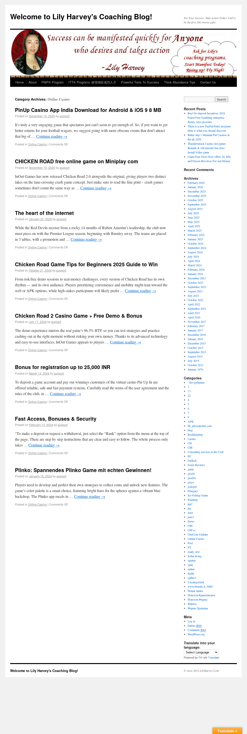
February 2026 (196, 183)
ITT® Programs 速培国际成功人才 (92, 82)
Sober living (195, 556)
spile (190, 565)
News (191, 521)
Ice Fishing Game (198, 495)
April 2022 (194, 304)
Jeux (190, 512)
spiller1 (192, 578)
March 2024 (195, 265)
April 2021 (194, 313)
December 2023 (197, 278)
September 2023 (197, 287)
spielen (192, 560)
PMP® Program (52, 82)
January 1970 (195, 369)
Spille (191, 573)
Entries (195, 625)
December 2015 (197, 343)
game (191, 469)
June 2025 (193, 217)
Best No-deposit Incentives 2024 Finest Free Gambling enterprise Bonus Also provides (206, 117)
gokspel (192, 486)
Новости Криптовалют (201, 595)
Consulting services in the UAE (206, 452)
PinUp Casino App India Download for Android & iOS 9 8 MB (88, 109)
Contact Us (208, 82)
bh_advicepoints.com (200, 426)
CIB (190, 447)
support (64, 116)
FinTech (192, 460)
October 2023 (195, 282)
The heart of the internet (44, 212)
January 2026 (195, 187)
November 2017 (197, 321)
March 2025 (195, 230)
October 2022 (195, 300)
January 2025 (195, 239)
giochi (191, 473)
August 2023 (195, 291)
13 (189, 391)
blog (190, 430)
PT (189, 547)
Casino (192, 439)
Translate (213, 657)
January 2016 (195, 339)
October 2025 (195, 200)
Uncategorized (196, 582)
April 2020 (194, 317)
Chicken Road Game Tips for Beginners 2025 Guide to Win (86, 264)
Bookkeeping (195, 434)
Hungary (193, 491)
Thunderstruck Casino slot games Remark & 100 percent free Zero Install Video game (207, 148)
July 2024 (193, 256)
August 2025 (195, 209)
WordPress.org (196, 634)
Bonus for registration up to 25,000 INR (62, 366)
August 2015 (195, 356)
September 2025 (197, 204)
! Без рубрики (196, 382)
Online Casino (37, 144)
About (32, 82)
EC (189, 456)
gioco (191, 482)
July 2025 (193, 213)
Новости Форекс (198, 599)
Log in (191, 621)
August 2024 (195, 252)
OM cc (192, 530)
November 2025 (197, 196)
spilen (191, 569)
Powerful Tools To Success (140, 82)
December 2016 (197, 334)
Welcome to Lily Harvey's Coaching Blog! (81, 16)
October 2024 (195, 243)
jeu (189, 508)
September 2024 (197, 248)
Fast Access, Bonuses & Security (55, 418)
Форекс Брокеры (198, 608)
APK (191, 421)
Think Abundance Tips (179, 82)
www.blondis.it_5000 (200, 586)
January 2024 (195, 274)
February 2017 (196, 326)
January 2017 (195, 330)
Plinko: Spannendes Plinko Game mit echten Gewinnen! (83, 469)
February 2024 (196, 269)
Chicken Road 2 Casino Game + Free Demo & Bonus (78, 315)
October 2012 (195, 365)
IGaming (193, 499)
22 (189, 395)
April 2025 (194, 226)
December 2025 (197, 191)
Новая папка (195, 591)
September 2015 (197, 352)
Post (190, 543)
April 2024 (194, 261)
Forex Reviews (196, 465)
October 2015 (195, 348)
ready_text (193, 552)
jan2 (190, 504)
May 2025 (193, 222)
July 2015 (193, 361)
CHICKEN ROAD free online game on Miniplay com (76, 161)
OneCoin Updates (198, 534)
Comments (197, 630)
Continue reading (51, 136)
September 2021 (197, 308)
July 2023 (193, 295)
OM (190, 526)
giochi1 (192, 478)
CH (190, 443)
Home (19, 82)
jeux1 (191, 517)
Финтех (192, 604)
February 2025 (196, 235)
